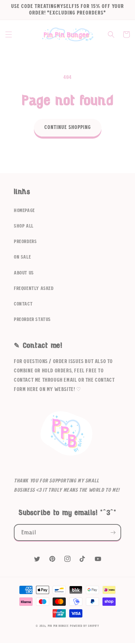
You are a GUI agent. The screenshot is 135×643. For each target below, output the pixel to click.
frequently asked (34, 288)
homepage (24, 210)
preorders (25, 241)
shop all (24, 226)
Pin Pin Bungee (58, 625)
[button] (8, 34)
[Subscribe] (112, 532)
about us (24, 273)
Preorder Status (32, 319)
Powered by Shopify (84, 625)
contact (23, 304)
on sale (22, 257)
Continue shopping (67, 127)
